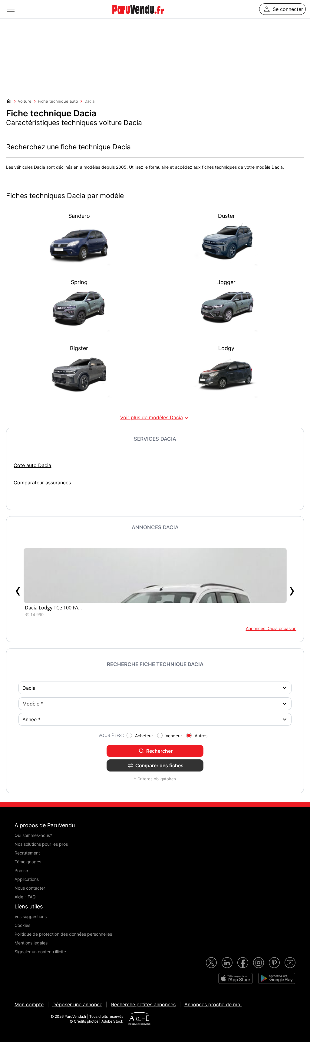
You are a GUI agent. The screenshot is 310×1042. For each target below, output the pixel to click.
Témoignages (28, 861)
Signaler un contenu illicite (40, 951)
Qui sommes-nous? (33, 835)
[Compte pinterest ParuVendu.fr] (274, 962)
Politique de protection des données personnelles (63, 934)
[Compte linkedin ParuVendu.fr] (227, 962)
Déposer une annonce (77, 1004)
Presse (21, 870)
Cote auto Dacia (32, 465)
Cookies (22, 925)
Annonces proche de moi (213, 1004)
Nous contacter (30, 888)
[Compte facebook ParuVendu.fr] (242, 962)
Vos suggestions (31, 916)
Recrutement (27, 852)
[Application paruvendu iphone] (235, 978)
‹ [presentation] (18, 590)
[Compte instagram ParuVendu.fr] (258, 962)
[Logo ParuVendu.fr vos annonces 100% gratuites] (138, 16)
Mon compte (29, 1004)
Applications (27, 879)
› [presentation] (292, 590)
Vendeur (174, 735)
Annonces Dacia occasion (271, 628)
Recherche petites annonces (143, 1004)
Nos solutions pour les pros (41, 844)
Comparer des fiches (159, 765)
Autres (201, 735)
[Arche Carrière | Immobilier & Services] (139, 1019)
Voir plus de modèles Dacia (155, 418)
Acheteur (144, 735)
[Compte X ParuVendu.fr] (211, 962)
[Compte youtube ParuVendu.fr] (290, 962)
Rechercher (159, 751)
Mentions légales (31, 942)
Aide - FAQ (25, 896)
